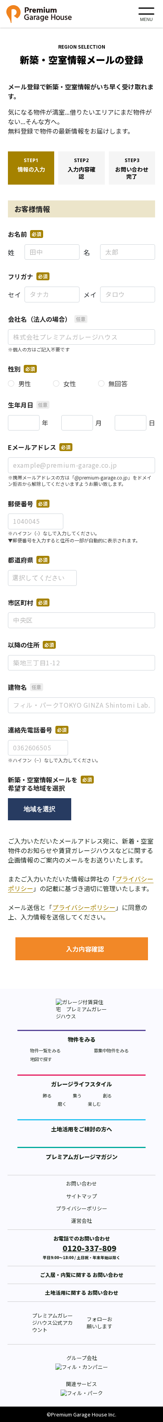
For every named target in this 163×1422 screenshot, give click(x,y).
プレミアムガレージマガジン (82, 1157)
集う (77, 1095)
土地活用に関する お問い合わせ (81, 1292)
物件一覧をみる (45, 1050)
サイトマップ (81, 1196)
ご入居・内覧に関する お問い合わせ (81, 1274)
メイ (90, 294)
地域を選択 (39, 809)
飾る (47, 1095)
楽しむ (94, 1104)
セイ (14, 294)
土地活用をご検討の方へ (81, 1129)
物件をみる (81, 1039)
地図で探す (41, 1059)
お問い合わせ (81, 1183)
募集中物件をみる (111, 1050)
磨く (62, 1104)
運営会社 (81, 1220)
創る (107, 1095)
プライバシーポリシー (84, 907)
